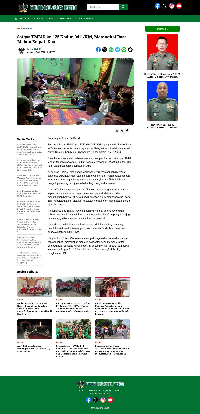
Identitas (64, 18)
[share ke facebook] (99, 51)
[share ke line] (124, 51)
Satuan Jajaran (83, 18)
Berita (28, 28)
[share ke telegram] (118, 51)
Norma (38, 18)
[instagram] (172, 8)
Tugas (50, 18)
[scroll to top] (191, 409)
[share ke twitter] (105, 51)
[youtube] (179, 8)
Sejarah (25, 18)
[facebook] (158, 8)
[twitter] (165, 8)
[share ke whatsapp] (112, 51)
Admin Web (32, 49)
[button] (117, 131)
